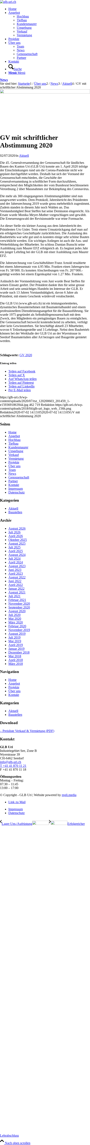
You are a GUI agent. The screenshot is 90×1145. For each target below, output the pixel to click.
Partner (13, 481)
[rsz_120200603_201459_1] (45, 92)
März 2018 (15, 663)
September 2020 (19, 607)
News (4, 80)
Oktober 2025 (17, 540)
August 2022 (17, 577)
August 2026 (17, 528)
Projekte (13, 462)
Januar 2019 (16, 648)
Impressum (15, 488)
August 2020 (17, 611)
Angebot (14, 436)
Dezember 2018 (19, 652)
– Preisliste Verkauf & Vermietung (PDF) (27, 731)
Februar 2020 (17, 626)
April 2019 (15, 645)
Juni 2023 (14, 570)
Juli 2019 (14, 637)
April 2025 (15, 551)
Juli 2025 (14, 547)
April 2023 (15, 573)
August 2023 (17, 566)
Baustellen (15, 512)
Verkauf (13, 455)
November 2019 (19, 630)
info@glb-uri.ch (10, 762)
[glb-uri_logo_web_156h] (8, 2)
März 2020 (15, 622)
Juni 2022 (14, 581)
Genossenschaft (18, 477)
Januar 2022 (16, 588)
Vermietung (16, 458)
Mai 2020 (14, 618)
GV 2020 (25, 355)
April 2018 (15, 660)
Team (12, 470)
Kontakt (13, 485)
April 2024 (15, 562)
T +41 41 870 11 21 (13, 766)
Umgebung (15, 451)
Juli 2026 (14, 532)
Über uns (14, 466)
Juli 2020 (14, 615)
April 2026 (15, 536)
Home (12, 432)
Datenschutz (16, 492)
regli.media (69, 795)
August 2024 (17, 555)
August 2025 (17, 543)
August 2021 (17, 592)
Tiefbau (13, 443)
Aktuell (24, 155)
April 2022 (15, 585)
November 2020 (19, 603)
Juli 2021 (14, 596)
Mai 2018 (14, 656)
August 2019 (17, 633)
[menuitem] (49, 9)
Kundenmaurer (18, 447)
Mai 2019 (14, 641)
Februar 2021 (17, 600)
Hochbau (14, 440)
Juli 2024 (14, 558)
